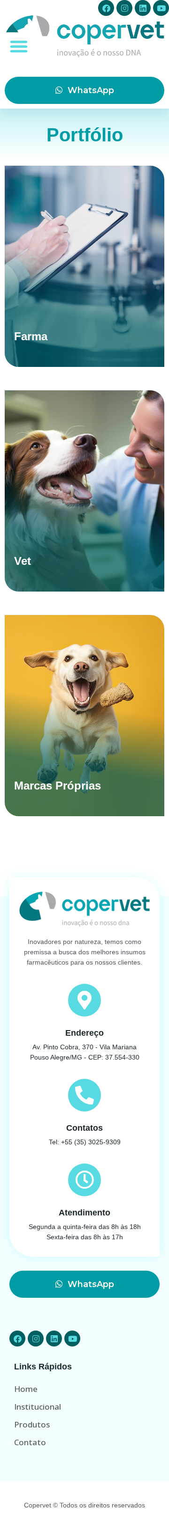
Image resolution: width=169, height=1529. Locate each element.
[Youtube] (161, 8)
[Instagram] (124, 8)
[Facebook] (106, 8)
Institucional (37, 1406)
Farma (30, 336)
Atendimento (84, 1212)
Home (26, 1388)
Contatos (84, 1128)
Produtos (32, 1424)
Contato (30, 1442)
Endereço (84, 1033)
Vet (22, 561)
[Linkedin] (143, 8)
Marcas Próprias (57, 785)
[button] (19, 46)
